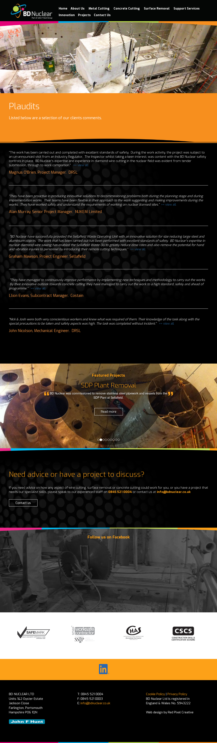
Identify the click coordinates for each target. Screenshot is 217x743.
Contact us (23, 503)
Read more (108, 412)
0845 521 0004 (120, 492)
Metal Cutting (99, 8)
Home (63, 8)
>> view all (80, 165)
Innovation (67, 15)
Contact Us (102, 15)
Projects (84, 15)
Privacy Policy (177, 694)
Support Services (187, 8)
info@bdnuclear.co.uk (174, 492)
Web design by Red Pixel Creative (169, 712)
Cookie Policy (155, 694)
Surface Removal (157, 8)
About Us (78, 8)
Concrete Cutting (127, 8)
